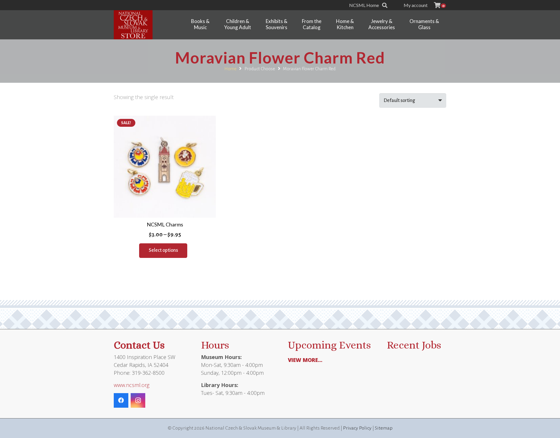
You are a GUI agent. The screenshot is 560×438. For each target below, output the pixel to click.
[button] (385, 5)
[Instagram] (138, 400)
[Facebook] (121, 400)
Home (230, 68)
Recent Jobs (414, 345)
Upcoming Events (329, 345)
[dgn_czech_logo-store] (133, 24)
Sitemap (384, 428)
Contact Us (139, 345)
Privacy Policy (357, 428)
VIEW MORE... (305, 359)
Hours (215, 345)
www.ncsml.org (131, 384)
